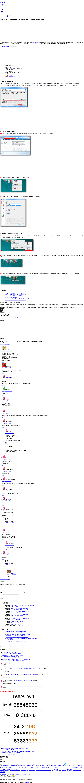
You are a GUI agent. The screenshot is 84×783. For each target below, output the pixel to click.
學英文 (24, 770)
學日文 (22, 770)
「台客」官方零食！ (10, 639)
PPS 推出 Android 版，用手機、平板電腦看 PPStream (16, 635)
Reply (3, 362)
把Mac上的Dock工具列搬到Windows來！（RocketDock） (16, 293)
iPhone (47, 767)
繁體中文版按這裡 (12, 76)
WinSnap (22, 612)
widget (58, 767)
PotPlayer (4, 4)
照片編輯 (56, 770)
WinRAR (13, 608)
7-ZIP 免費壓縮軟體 (24, 608)
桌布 (46, 770)
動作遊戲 (80, 767)
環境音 (63, 770)
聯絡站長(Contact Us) (7, 774)
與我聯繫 (27, 782)
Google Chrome (21, 767)
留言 (1, 592)
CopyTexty (23, 619)
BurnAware (13, 622)
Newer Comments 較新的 (5, 344)
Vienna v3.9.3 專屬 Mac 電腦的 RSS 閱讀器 (14, 632)
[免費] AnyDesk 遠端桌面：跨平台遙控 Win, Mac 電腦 (13, 660)
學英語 (27, 770)
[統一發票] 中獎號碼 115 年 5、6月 (9, 652)
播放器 (40, 770)
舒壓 (77, 770)
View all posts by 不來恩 (13, 317)
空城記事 (8, 377)
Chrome (12, 624)
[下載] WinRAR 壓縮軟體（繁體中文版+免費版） (12, 653)
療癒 (65, 770)
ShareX (12, 612)
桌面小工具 (49, 770)
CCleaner (13, 618)
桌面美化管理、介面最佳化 (21, 14)
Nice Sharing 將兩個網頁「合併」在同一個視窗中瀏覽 (17, 637)
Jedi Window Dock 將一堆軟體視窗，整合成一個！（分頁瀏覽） (17, 298)
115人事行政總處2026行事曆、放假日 (9, 749)
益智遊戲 (70, 770)
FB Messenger (25, 605)
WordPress (29, 774)
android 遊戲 (8, 767)
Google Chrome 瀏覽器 (29, 767)
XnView (29, 611)
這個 (8, 133)
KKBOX (17, 615)
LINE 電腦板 (14, 605)
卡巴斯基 (17, 607)
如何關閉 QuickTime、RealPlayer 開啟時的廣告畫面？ (17, 631)
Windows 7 (61, 767)
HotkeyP (13, 619)
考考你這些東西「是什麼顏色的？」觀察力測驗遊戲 (16, 641)
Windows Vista (66, 767)
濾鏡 (52, 770)
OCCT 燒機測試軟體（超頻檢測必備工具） (11, 656)
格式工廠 (21, 621)
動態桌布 (1, 770)
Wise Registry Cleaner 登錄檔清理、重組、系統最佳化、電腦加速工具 (16, 659)
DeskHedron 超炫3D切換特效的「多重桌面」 (13, 295)
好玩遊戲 (6, 770)
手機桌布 (33, 770)
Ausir (7, 457)
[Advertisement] (34, 30)
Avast (24, 607)
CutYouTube (19, 617)
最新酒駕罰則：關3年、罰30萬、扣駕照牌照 (11, 752)
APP (12, 767)
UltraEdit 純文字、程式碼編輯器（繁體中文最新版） (12, 655)
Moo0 (12, 621)
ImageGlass (24, 611)
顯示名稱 (2, 594)
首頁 (3, 11)
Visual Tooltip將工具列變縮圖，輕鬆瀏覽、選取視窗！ (15, 300)
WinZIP (17, 608)
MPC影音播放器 (24, 614)
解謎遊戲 (2, 772)
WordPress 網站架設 (71, 767)
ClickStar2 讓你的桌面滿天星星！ (11, 297)
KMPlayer (4, 5)
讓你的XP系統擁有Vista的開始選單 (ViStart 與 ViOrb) (15, 294)
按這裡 (10, 73)
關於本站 (1, 774)
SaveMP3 (22, 625)
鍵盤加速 (18, 619)
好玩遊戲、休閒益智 (15, 770)
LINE (50, 767)
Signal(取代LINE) (32, 605)
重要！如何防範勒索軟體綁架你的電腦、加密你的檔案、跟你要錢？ (16, 748)
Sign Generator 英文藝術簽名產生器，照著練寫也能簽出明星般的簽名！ (23, 663)
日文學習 (43, 770)
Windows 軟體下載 (11, 14)
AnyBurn (18, 622)
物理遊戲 (60, 770)
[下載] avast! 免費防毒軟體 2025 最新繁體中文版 (22, 680)
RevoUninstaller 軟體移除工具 (22, 618)
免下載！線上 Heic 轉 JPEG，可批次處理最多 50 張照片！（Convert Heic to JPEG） (25, 668)
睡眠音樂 (74, 770)
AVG (21, 607)
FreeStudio (13, 617)
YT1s (18, 625)
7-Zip (3, 6)
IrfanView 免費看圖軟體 (16, 611)
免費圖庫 (76, 767)
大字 (3, 9)
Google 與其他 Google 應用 (38, 767)
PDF (56, 767)
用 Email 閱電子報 (24, 774)
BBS (14, 767)
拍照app (37, 770)
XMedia (16, 621)
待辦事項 (30, 770)
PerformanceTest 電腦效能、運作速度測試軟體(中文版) (13, 657)
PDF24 (24, 609)
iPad (43, 767)
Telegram (19, 605)
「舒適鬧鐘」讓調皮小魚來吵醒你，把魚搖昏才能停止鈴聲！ (18, 634)
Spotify (21, 615)
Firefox (19, 624)
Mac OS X (53, 767)
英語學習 (79, 770)
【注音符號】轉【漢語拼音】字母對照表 (10, 754)
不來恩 (7, 16)
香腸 (12, 573)
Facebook (17, 767)
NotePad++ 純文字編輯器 (16, 609)
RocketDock (35, 42)
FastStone (17, 612)
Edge (16, 624)
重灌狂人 (2, 2)
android (2, 767)
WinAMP (13, 615)
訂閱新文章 (18, 774)
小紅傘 (12, 607)
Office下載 (29, 609)
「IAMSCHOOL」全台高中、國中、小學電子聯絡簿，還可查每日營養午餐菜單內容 (23, 638)
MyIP (3, 7)
